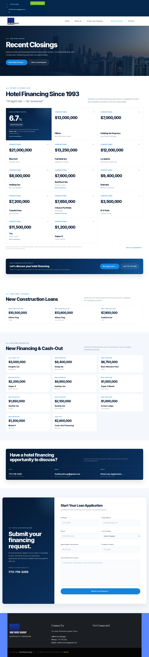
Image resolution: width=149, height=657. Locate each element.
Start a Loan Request (38, 62)
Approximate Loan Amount (69, 544)
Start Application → (110, 266)
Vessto (65, 652)
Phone (63, 531)
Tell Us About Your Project (69, 558)
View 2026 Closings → (16, 62)
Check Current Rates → (16, 136)
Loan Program (106, 531)
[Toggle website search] (140, 21)
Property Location (108, 544)
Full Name (64, 518)
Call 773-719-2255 (130, 266)
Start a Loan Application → (134, 247)
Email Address (106, 518)
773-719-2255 (18, 572)
